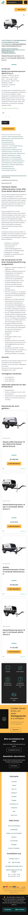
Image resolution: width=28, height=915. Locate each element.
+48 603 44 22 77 (14, 859)
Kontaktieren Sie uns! (14, 750)
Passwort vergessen (14, 848)
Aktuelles (14, 796)
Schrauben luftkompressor (17, 164)
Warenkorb (14, 808)
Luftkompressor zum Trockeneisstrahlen (12, 159)
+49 (9, 862)
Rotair (15, 162)
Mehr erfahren (19, 909)
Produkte (9, 40)
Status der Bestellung (14, 826)
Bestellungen (14, 829)
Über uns (14, 789)
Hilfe (14, 811)
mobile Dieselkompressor (17, 161)
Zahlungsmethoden (14, 699)
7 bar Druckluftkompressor (15, 146)
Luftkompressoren (6, 161)
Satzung (7, 671)
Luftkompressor (13, 153)
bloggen (14, 800)
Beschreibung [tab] (6, 177)
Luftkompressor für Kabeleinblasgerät (11, 157)
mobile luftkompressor (7, 162)
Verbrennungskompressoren (9, 170)
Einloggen (14, 844)
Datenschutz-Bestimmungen (8, 684)
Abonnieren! (14, 766)
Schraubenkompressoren (9, 53)
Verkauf (14, 785)
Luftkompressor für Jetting (13, 155)
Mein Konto (14, 815)
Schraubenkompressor (8, 52)
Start (3, 40)
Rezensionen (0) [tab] (7, 183)
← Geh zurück (20, 9)
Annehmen (7, 909)
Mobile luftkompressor (8, 51)
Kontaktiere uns (14, 804)
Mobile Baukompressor (18, 50)
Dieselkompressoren (16, 149)
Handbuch (14, 793)
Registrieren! (15, 729)
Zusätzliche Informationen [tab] (10, 180)
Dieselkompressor (8, 42)
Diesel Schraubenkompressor (9, 147)
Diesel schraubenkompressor (10, 48)
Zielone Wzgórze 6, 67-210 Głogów (14, 871)
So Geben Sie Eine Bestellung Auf (20, 685)
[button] (23, 15)
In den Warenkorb (8, 129)
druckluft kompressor (7, 151)
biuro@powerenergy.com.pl (14, 866)
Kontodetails (14, 841)
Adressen (14, 837)
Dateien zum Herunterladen (14, 833)
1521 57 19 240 (16, 862)
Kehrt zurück (20, 671)
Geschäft (14, 781)
